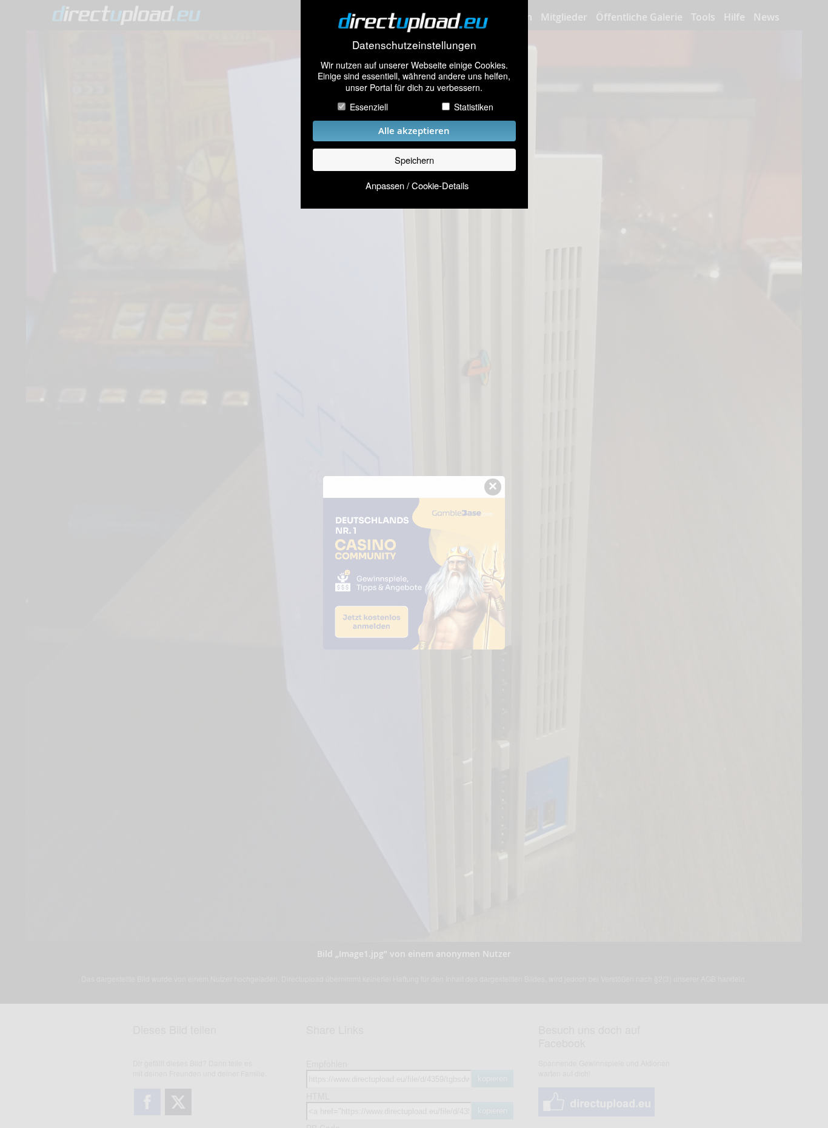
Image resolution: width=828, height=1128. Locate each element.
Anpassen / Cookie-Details (417, 185)
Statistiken (473, 107)
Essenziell (369, 107)
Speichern (414, 159)
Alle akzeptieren (414, 130)
